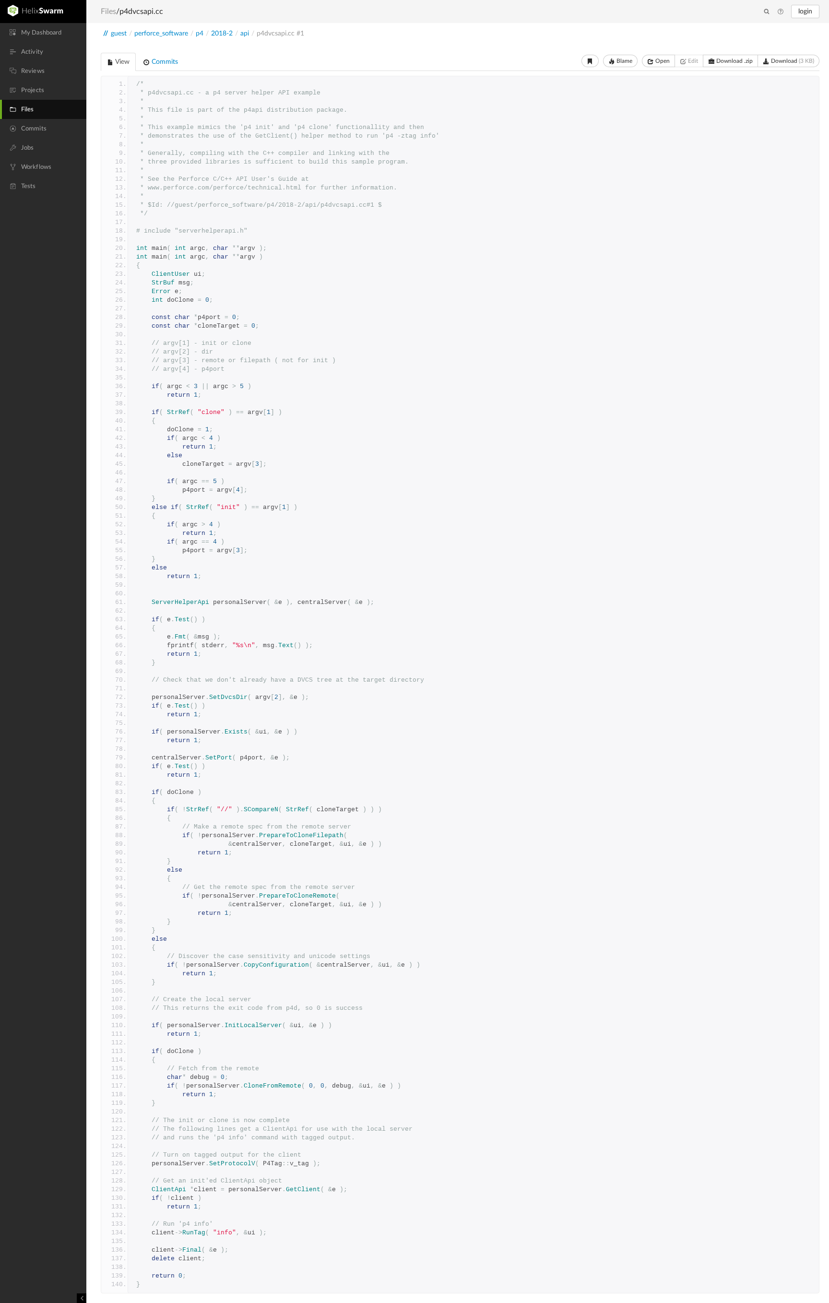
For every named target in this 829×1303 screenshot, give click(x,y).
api (244, 33)
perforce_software (161, 33)
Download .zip (734, 61)
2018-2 (222, 33)
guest (119, 33)
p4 (199, 33)
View (122, 62)
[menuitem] (43, 32)
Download (792, 61)
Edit (692, 61)
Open (662, 61)
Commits (164, 62)
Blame (623, 61)
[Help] (780, 12)
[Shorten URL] (590, 61)
